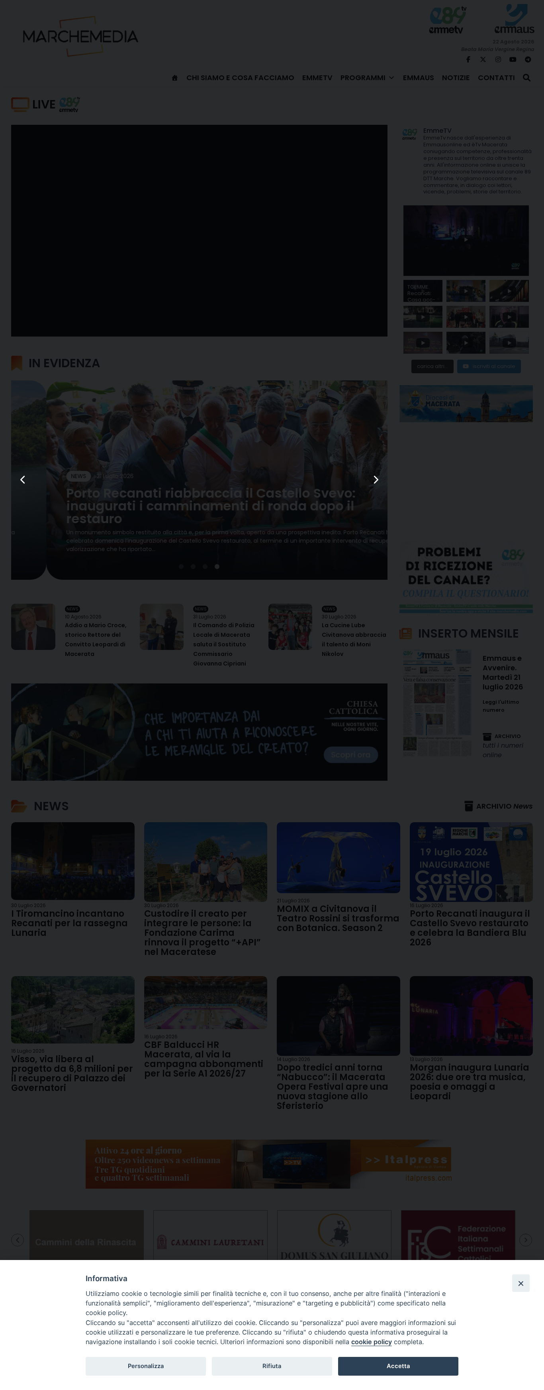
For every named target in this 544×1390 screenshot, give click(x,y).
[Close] (521, 1283)
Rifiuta (271, 1366)
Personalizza (146, 1366)
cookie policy (371, 1342)
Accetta (398, 1366)
